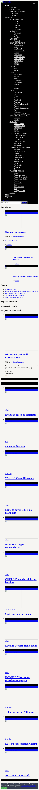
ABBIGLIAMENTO (17, 19)
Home (7, 5)
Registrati (8, 197)
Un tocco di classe (15, 446)
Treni (15, 189)
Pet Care (17, 37)
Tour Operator (19, 187)
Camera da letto (19, 51)
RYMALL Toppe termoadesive (14, 546)
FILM (12, 72)
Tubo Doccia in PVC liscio (14, 295)
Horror (16, 86)
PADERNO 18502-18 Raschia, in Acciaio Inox (21, 291)
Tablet (16, 130)
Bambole (17, 118)
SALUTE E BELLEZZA (18, 134)
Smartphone (18, 128)
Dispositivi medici (20, 141)
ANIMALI (13, 31)
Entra (7, 195)
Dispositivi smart (19, 126)
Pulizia (16, 63)
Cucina (16, 53)
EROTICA (13, 67)
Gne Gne (8, 473)
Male (15, 68)
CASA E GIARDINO (17, 43)
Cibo (15, 35)
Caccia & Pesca (19, 151)
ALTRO (12, 193)
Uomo (16, 21)
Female (16, 70)
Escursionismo (19, 157)
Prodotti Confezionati (21, 108)
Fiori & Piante (19, 59)
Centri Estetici (19, 137)
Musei (16, 173)
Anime (16, 76)
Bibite (16, 96)
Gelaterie (17, 102)
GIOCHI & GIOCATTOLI (19, 116)
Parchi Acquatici (19, 175)
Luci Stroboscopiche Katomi (15, 293)
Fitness (16, 159)
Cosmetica (17, 139)
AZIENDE (13, 39)
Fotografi (17, 41)
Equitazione (18, 155)
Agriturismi (18, 92)
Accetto (4, 788)
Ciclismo (17, 153)
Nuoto (16, 163)
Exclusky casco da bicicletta (20, 414)
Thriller (16, 88)
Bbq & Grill (18, 49)
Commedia (17, 80)
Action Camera (19, 124)
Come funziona (15, 9)
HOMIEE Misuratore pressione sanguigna (17, 679)
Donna (16, 23)
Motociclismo (18, 161)
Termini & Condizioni (17, 11)
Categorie (8, 17)
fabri (6, 442)
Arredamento (18, 45)
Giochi (16, 120)
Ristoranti (17, 112)
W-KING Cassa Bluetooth (14, 297)
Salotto (16, 65)
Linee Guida (14, 13)
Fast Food (17, 100)
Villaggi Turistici (19, 191)
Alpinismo (17, 149)
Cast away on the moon (15, 232)
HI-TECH (13, 122)
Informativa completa (28, 786)
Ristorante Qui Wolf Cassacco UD (16, 356)
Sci (15, 169)
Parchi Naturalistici (20, 179)
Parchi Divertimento (21, 177)
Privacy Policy (15, 15)
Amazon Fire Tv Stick (17, 775)
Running (17, 167)
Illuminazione (18, 61)
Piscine (16, 181)
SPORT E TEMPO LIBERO (20, 147)
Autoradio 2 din (11, 240)
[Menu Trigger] (34, 5)
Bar (15, 94)
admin (9, 245)
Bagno (16, 47)
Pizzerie (16, 106)
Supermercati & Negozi (22, 114)
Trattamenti (18, 145)
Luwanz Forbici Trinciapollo (21, 645)
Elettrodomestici (19, 57)
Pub (15, 110)
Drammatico (18, 82)
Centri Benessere (19, 135)
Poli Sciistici (18, 183)
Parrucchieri (18, 143)
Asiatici (16, 78)
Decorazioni (18, 55)
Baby (16, 27)
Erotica (16, 84)
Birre (15, 98)
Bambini (17, 25)
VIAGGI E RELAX (17, 171)
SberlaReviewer (18, 236)
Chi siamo (13, 7)
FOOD (12, 90)
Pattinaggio (18, 165)
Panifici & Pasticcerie (21, 104)
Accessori (17, 29)
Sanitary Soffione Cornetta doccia (25, 276)
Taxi (15, 185)
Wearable (17, 132)
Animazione (18, 74)
